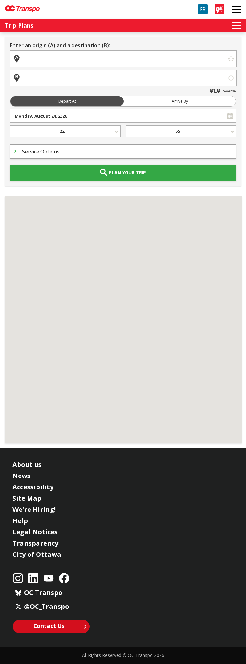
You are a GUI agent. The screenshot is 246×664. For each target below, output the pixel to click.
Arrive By (180, 101)
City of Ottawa (36, 554)
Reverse (229, 91)
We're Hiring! (34, 509)
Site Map (26, 498)
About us (27, 464)
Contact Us (48, 626)
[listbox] (65, 131)
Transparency (35, 543)
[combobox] (117, 115)
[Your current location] (230, 59)
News (21, 475)
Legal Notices (35, 532)
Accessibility (32, 487)
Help (20, 520)
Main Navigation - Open (236, 9)
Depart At (67, 101)
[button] (230, 115)
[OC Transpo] (22, 6)
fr (203, 9)
